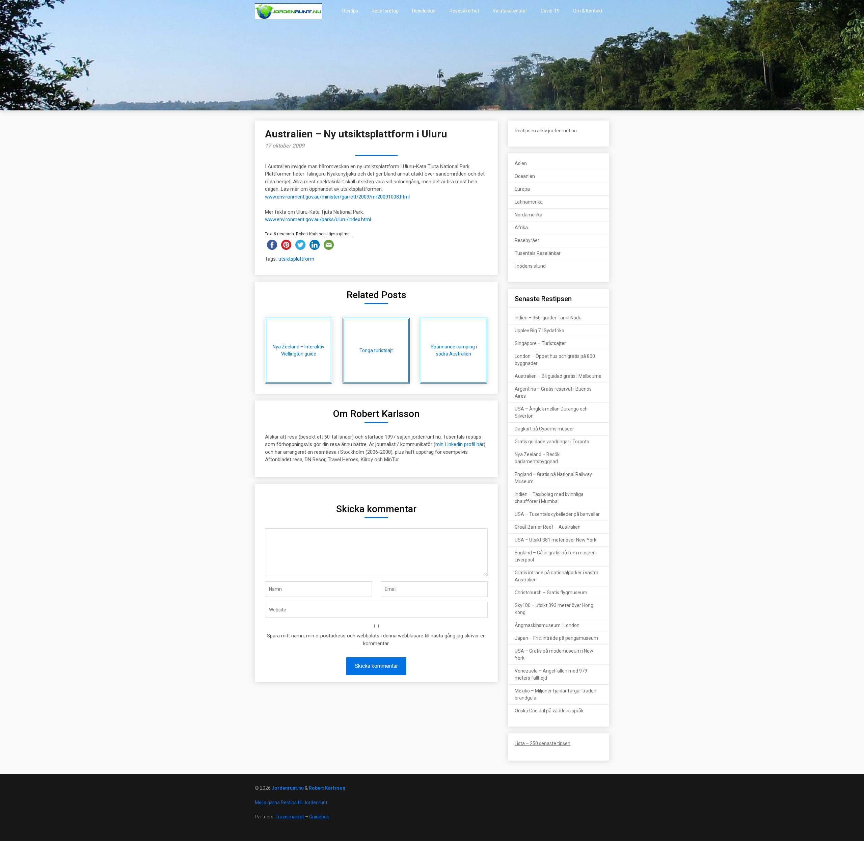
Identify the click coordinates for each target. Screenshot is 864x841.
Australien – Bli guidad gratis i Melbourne (558, 376)
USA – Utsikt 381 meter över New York (555, 540)
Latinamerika (529, 202)
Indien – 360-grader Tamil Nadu (548, 317)
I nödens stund (530, 266)
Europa (522, 189)
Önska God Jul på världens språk (549, 710)
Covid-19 (550, 11)
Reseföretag (385, 11)
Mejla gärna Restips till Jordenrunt (291, 802)
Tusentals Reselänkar (538, 253)
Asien (521, 163)
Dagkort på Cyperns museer (544, 428)
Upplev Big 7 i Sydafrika (539, 330)
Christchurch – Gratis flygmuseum (551, 592)
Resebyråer (527, 240)
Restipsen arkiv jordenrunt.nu (546, 130)
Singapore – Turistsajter (540, 343)
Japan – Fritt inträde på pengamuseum (556, 638)
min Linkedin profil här (459, 444)
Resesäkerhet (464, 11)
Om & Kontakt (587, 11)
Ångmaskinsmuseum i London (547, 625)
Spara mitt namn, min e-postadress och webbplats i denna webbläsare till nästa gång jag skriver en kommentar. (376, 640)
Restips (350, 11)
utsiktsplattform (296, 259)
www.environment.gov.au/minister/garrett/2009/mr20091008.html (337, 197)
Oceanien (525, 176)
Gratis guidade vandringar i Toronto (552, 441)
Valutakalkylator (510, 11)
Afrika (521, 227)
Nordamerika (528, 214)
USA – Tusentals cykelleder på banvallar (557, 514)
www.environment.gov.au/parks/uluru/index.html (318, 219)
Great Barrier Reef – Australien (547, 527)
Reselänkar (424, 11)
